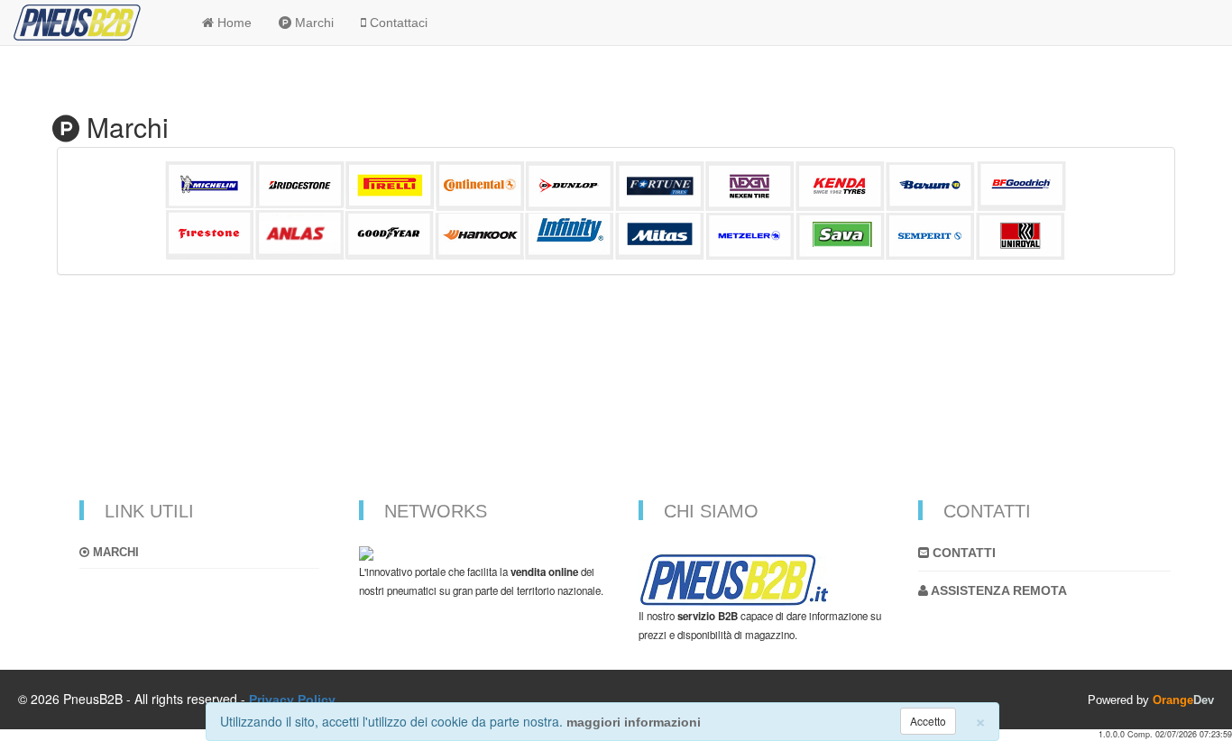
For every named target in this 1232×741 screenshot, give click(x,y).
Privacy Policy (292, 699)
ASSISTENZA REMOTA (997, 590)
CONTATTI (962, 552)
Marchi (114, 552)
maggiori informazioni (633, 722)
